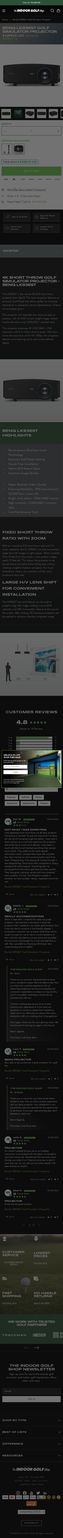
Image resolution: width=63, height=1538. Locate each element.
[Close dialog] (59, 752)
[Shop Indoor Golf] (29, 10)
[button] (2, 10)
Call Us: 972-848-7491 (31, 3)
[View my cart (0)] (60, 10)
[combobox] (52, 10)
